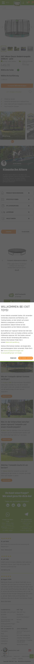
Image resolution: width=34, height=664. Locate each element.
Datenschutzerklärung (12, 342)
